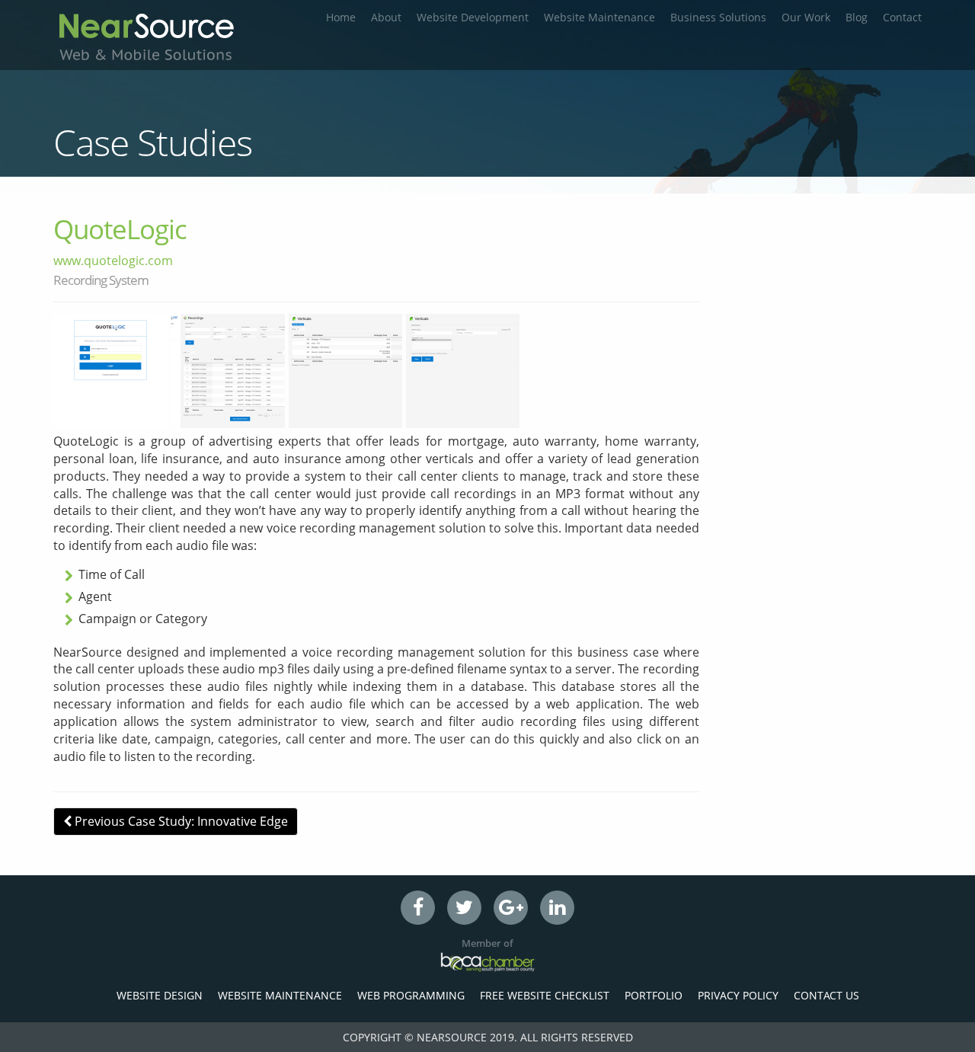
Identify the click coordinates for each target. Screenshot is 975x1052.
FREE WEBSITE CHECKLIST (544, 995)
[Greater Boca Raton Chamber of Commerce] (487, 962)
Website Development (473, 17)
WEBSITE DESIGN (160, 995)
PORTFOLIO (653, 995)
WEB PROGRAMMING (411, 995)
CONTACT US (826, 995)
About (386, 17)
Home (341, 17)
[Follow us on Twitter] (464, 908)
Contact (902, 17)
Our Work (806, 17)
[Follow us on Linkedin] (557, 908)
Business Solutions (718, 17)
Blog (857, 17)
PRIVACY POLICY (738, 995)
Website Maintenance (599, 17)
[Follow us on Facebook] (418, 908)
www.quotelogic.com (113, 260)
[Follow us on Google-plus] (511, 908)
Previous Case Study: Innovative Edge (180, 821)
